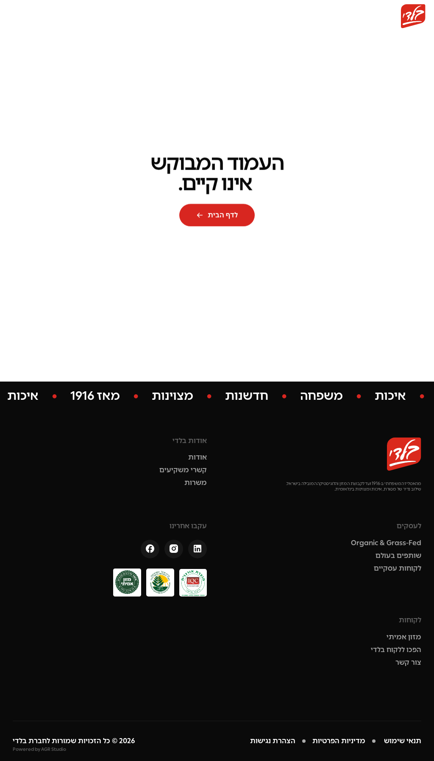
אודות (197, 457)
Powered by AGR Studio (39, 749)
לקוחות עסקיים (397, 568)
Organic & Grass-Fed (386, 543)
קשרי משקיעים (183, 470)
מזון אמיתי (404, 637)
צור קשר (408, 662)
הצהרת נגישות (272, 741)
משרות (195, 483)
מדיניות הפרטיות (338, 741)
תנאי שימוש (401, 741)
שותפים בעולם (398, 555)
